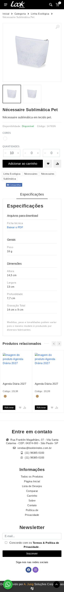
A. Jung (29, 584)
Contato (32, 505)
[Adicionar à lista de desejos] (48, 164)
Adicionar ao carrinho (22, 163)
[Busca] (50, 5)
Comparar (32, 490)
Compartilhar (15, 185)
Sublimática (9, 179)
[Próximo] (59, 343)
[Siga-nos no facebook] (28, 570)
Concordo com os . (34, 544)
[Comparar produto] (57, 164)
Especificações (32, 194)
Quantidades (11, 146)
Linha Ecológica (40, 13)
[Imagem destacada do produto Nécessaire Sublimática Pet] (32, 52)
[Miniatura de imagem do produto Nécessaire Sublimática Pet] (12, 94)
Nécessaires (31, 174)
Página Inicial (32, 481)
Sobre (32, 500)
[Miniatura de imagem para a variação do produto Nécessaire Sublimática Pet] (32, 94)
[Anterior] (54, 343)
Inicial (6, 13)
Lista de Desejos (32, 486)
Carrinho (32, 495)
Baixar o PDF (15, 227)
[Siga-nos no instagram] (35, 570)
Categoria (20, 13)
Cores (7, 133)
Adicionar (9, 407)
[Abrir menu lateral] (6, 5)
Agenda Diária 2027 (14, 383)
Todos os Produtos (32, 476)
